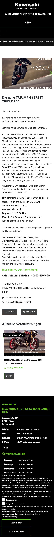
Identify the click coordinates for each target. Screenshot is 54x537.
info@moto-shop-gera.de (28, 442)
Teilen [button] (29, 312)
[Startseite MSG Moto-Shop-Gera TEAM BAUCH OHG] (27, 6)
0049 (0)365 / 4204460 (28, 430)
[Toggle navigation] (3, 32)
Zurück (9, 312)
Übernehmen (16, 523)
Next (50, 74)
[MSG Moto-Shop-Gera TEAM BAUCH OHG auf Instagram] (6, 448)
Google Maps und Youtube (15, 504)
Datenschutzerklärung (38, 488)
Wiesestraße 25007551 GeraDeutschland (10, 421)
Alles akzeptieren (16, 532)
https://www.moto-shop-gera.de (32, 438)
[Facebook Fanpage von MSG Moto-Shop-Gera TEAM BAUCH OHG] (3, 448)
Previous (3, 74)
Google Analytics (12, 500)
